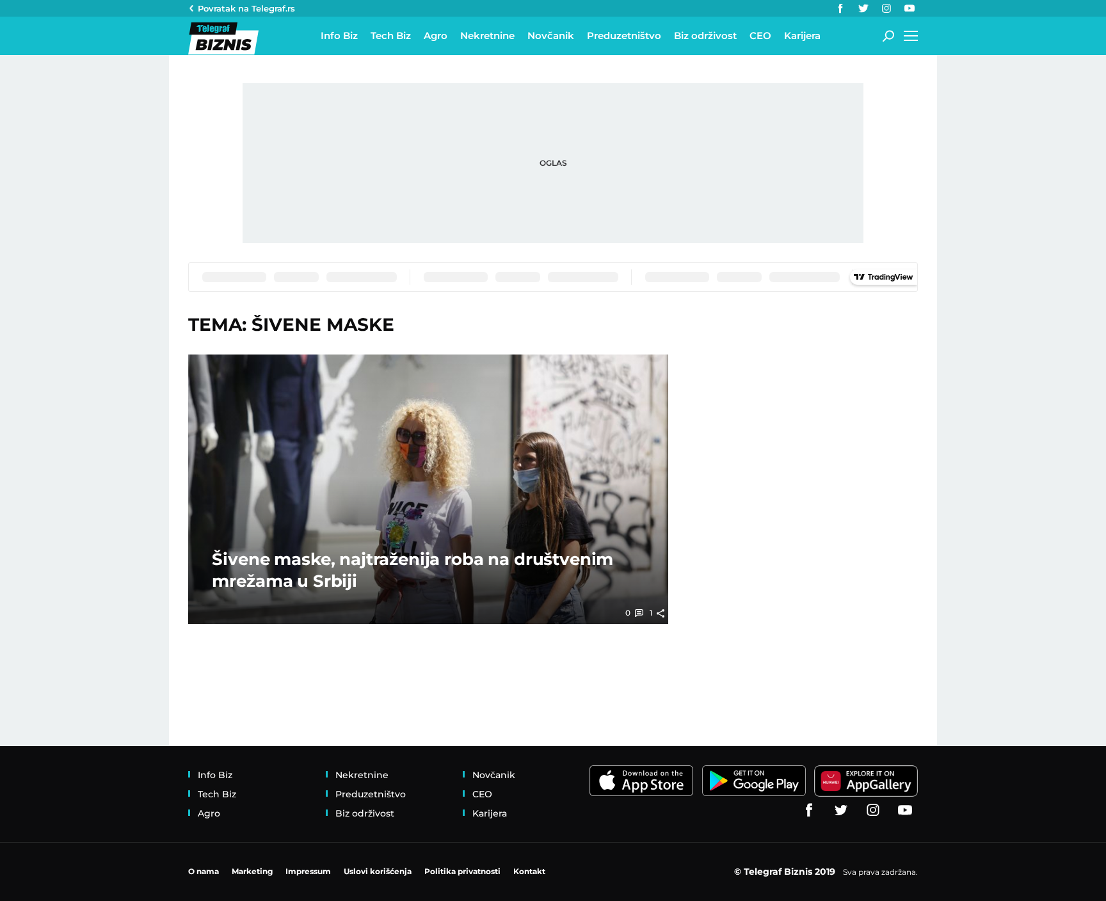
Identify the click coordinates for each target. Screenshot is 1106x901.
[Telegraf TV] (909, 8)
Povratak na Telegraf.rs (246, 8)
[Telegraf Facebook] (840, 8)
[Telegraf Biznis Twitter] (863, 8)
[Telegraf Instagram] (886, 8)
